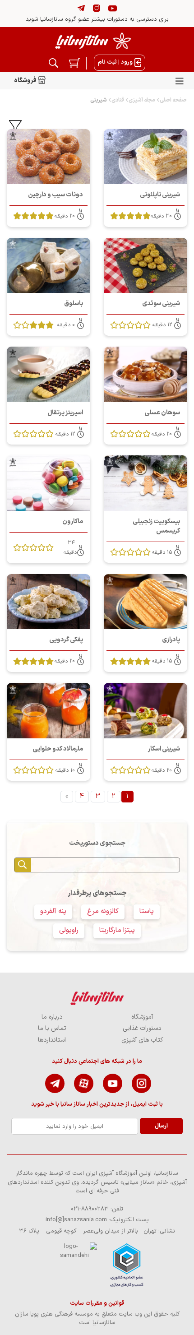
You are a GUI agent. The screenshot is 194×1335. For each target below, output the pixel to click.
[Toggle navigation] (179, 80)
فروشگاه (25, 80)
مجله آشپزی (142, 100)
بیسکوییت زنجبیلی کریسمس (156, 526)
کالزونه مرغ (103, 911)
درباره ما (52, 1017)
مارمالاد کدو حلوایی (57, 749)
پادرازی (171, 639)
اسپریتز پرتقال (65, 412)
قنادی (117, 100)
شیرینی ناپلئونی (160, 194)
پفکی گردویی (66, 639)
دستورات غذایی (142, 1028)
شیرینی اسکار (164, 749)
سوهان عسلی (162, 412)
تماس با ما (52, 1028)
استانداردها (52, 1040)
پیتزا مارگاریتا (117, 930)
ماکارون (72, 521)
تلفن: (97, 1209)
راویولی (69, 930)
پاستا (146, 911)
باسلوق (73, 303)
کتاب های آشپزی (142, 1040)
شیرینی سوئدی (161, 303)
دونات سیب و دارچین (55, 194)
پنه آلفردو (53, 911)
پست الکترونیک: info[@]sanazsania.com (97, 1219)
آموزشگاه (142, 1017)
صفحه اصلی (173, 100)
